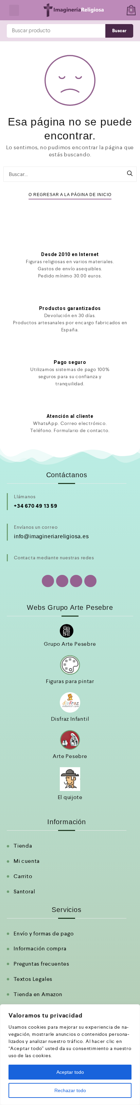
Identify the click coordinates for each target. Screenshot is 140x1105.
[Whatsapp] (48, 581)
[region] (70, 1054)
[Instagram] (76, 581)
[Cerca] (133, 1010)
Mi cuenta (27, 861)
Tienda (23, 845)
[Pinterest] (90, 581)
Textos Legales (33, 979)
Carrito (23, 876)
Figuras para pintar (70, 681)
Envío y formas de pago (44, 933)
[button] (14, 10)
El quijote (70, 797)
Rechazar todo (70, 1090)
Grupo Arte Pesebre (70, 643)
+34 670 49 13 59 (35, 505)
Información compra (40, 948)
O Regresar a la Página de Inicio (70, 195)
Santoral (24, 891)
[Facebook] (62, 581)
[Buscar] (130, 174)
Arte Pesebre (70, 756)
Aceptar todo (70, 1072)
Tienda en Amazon (38, 994)
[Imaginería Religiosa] (73, 10)
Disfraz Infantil (70, 718)
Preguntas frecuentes (41, 963)
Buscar (119, 30)
